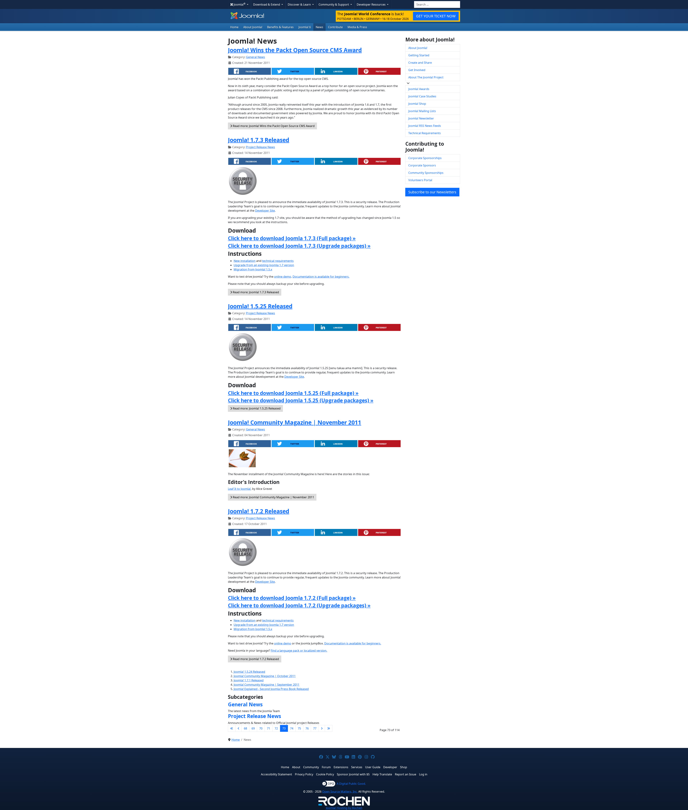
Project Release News (260, 147)
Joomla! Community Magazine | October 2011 (265, 676)
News (319, 27)
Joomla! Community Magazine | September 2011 (266, 685)
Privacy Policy (304, 774)
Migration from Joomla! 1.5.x (253, 269)
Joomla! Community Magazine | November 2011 (294, 422)
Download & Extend (267, 4)
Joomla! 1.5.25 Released (260, 306)
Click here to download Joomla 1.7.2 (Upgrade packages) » (299, 605)
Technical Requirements (424, 133)
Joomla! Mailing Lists (422, 111)
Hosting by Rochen (344, 808)
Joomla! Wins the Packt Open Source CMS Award (295, 50)
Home (234, 27)
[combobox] (437, 4)
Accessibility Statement (276, 774)
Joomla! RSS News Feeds (424, 126)
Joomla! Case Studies (422, 96)
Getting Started (418, 55)
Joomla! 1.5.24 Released (249, 672)
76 (307, 728)
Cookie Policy (325, 774)
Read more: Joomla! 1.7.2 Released (255, 659)
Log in (423, 774)
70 (260, 728)
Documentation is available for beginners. (321, 277)
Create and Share (420, 63)
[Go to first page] (231, 728)
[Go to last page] (328, 728)
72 (276, 728)
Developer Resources (371, 4)
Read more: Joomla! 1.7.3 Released (255, 292)
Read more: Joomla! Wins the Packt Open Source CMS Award (273, 126)
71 (268, 728)
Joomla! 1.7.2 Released (258, 511)
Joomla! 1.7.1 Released (249, 680)
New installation (244, 261)
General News (255, 57)
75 (299, 728)
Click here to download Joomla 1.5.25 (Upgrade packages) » (300, 400)
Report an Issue (405, 774)
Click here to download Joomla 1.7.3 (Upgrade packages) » (299, 245)
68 (245, 728)
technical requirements (278, 261)
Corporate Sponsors (422, 165)
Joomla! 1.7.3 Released (258, 140)
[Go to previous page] (238, 728)
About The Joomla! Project (425, 77)
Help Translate (382, 774)
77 (314, 728)
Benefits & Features (280, 27)
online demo (282, 277)
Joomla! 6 (304, 27)
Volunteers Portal (420, 180)
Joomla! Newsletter (421, 118)
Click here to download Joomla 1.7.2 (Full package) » (292, 597)
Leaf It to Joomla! (239, 489)
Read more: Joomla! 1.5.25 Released (256, 408)
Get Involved (416, 70)
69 (253, 728)
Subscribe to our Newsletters (432, 192)
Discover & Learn (300, 4)
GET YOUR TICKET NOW (436, 16)
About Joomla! (252, 27)
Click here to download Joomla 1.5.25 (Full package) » (293, 393)
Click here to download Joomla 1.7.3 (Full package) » (292, 238)
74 (291, 728)
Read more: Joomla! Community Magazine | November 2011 (273, 497)
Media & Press (357, 27)
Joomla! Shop (417, 104)
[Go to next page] (322, 728)
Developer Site (265, 211)
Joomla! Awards (418, 89)
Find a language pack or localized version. (299, 651)
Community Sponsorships (425, 173)
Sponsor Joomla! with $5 (353, 774)
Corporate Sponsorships (425, 158)
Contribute (335, 27)
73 (284, 728)
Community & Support (334, 4)
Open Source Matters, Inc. (340, 791)
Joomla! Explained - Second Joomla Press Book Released (271, 689)
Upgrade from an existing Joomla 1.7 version (264, 265)
